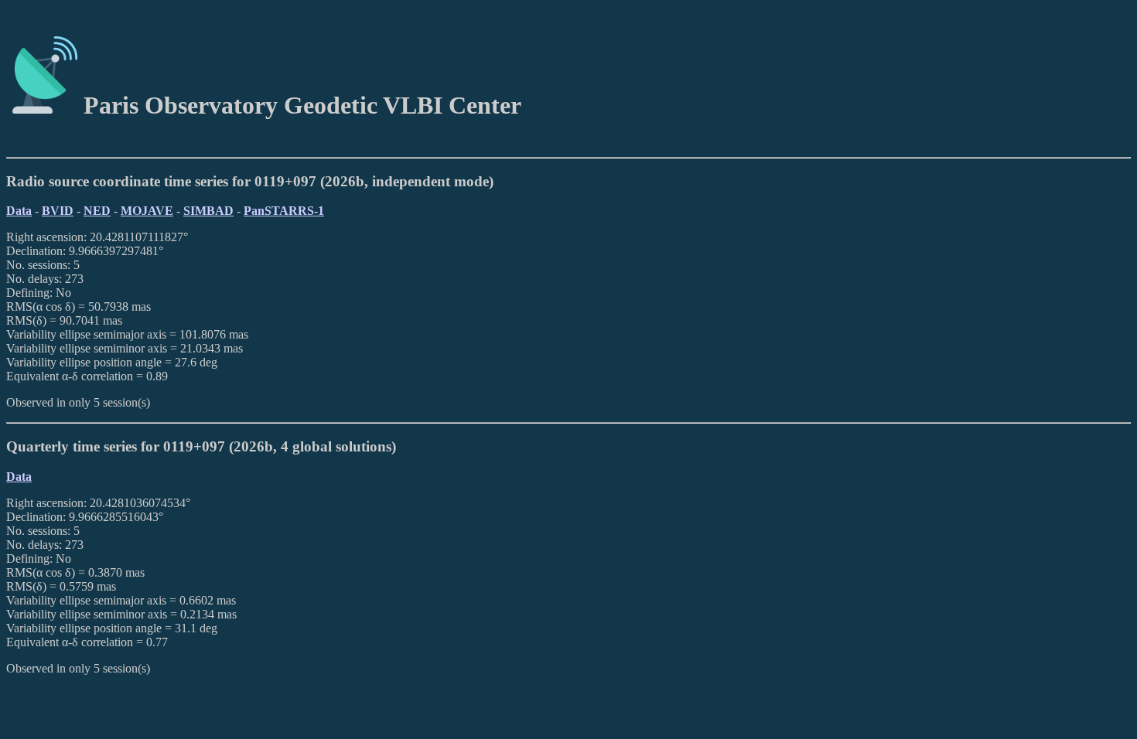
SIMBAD (208, 210)
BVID (57, 210)
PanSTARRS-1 (284, 210)
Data (19, 210)
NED (97, 210)
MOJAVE (147, 210)
